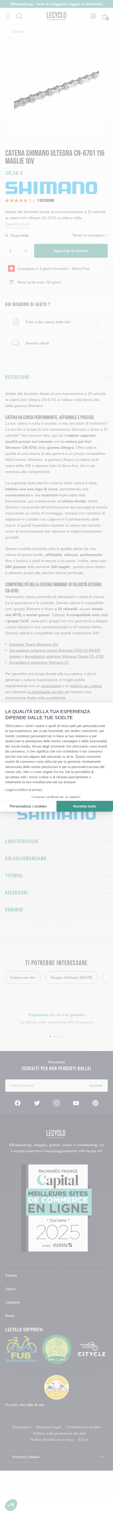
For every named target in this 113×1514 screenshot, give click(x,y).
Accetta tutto (84, 806)
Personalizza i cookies (28, 806)
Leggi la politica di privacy (23, 790)
